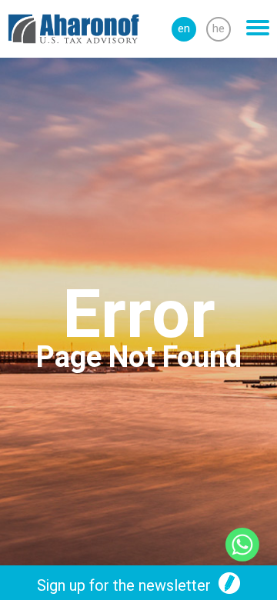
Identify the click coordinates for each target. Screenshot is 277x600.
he (218, 28)
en (184, 28)
